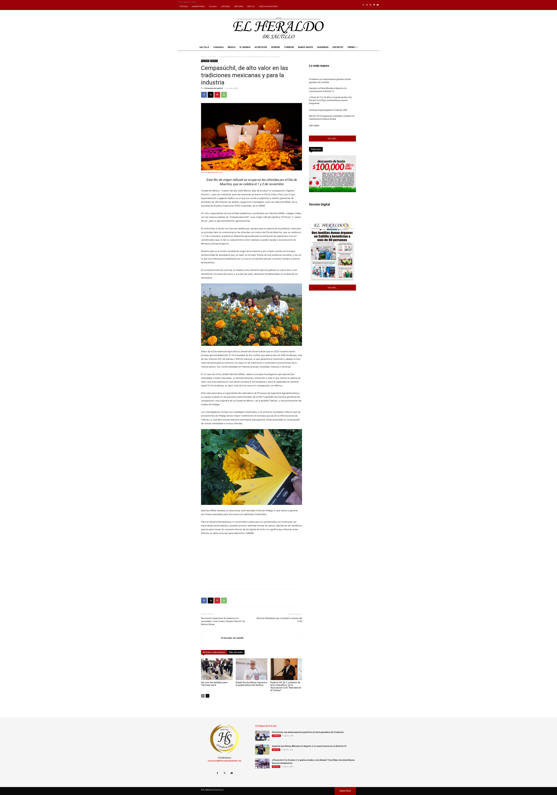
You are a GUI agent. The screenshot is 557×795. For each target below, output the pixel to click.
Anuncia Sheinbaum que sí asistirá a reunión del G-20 (279, 620)
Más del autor (236, 652)
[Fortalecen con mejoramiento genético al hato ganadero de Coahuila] (262, 736)
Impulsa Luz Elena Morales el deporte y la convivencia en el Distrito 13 (328, 89)
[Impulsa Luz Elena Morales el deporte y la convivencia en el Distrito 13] (262, 749)
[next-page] (207, 696)
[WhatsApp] (224, 95)
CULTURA (212, 56)
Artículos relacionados (214, 652)
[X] (370, 5)
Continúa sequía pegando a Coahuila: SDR (328, 110)
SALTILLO (276, 750)
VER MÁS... (332, 138)
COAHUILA (276, 736)
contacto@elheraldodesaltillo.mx (224, 760)
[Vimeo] (374, 5)
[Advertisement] (251, 566)
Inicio (203, 56)
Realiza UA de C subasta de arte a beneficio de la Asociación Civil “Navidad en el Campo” (285, 686)
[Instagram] (367, 5)
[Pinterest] (217, 95)
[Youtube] (377, 5)
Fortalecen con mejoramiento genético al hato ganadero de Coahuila (330, 80)
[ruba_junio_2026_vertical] (332, 191)
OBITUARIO (314, 126)
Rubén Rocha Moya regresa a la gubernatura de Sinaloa (251, 683)
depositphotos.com (214, 172)
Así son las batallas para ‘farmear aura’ (214, 683)
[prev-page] (203, 696)
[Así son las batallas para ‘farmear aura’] (217, 669)
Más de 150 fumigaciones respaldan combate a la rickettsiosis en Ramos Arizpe (332, 117)
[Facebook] (363, 5)
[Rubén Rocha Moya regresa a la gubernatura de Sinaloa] (251, 669)
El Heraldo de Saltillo (214, 88)
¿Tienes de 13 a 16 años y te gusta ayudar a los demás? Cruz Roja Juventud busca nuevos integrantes (330, 100)
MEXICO (214, 61)
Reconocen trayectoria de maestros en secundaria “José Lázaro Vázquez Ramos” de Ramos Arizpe (223, 621)
